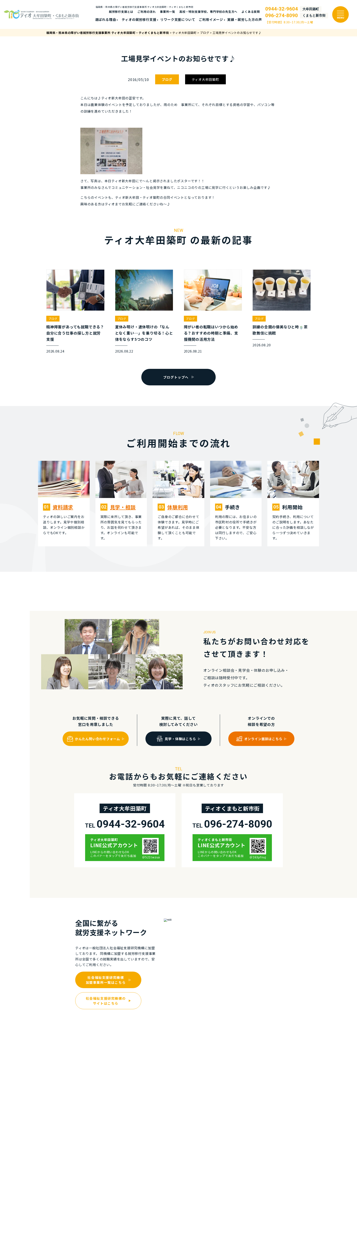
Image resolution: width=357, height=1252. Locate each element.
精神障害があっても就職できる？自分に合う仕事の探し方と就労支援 (75, 333)
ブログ (167, 79)
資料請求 (63, 507)
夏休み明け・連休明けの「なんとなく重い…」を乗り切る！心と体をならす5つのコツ (144, 333)
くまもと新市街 (314, 15)
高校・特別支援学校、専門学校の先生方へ (208, 12)
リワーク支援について (177, 19)
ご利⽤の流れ (146, 12)
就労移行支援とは (121, 12)
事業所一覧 (167, 12)
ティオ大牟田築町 (205, 79)
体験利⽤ (177, 507)
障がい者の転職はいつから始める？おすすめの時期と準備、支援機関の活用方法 (211, 333)
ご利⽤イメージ (211, 19)
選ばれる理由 (105, 19)
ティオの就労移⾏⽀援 (139, 19)
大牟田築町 (310, 9)
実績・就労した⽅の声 (244, 19)
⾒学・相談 (123, 507)
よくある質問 (251, 12)
